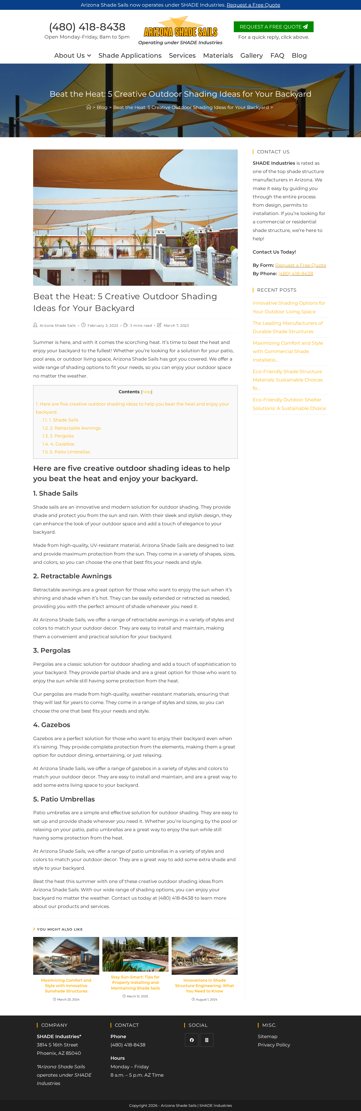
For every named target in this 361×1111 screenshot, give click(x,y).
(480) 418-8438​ (87, 26)
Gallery (251, 55)
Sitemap (268, 1036)
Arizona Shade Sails (58, 325)
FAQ (277, 55)
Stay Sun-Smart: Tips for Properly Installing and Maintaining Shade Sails (135, 982)
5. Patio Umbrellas (66, 452)
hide (146, 391)
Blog (299, 55)
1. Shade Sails (60, 420)
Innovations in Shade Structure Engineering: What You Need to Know (204, 986)
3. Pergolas (58, 436)
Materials (218, 55)
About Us (69, 55)
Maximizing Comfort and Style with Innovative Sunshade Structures (66, 986)
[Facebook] (191, 1040)
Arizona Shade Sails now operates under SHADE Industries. (180, 5)
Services (182, 55)
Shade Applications (130, 55)
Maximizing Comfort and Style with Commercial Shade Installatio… (288, 351)
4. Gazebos (58, 444)
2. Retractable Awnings (71, 428)
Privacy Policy (274, 1045)
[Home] (88, 107)
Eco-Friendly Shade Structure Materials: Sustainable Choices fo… (288, 380)
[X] (206, 1040)
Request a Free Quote (300, 265)
